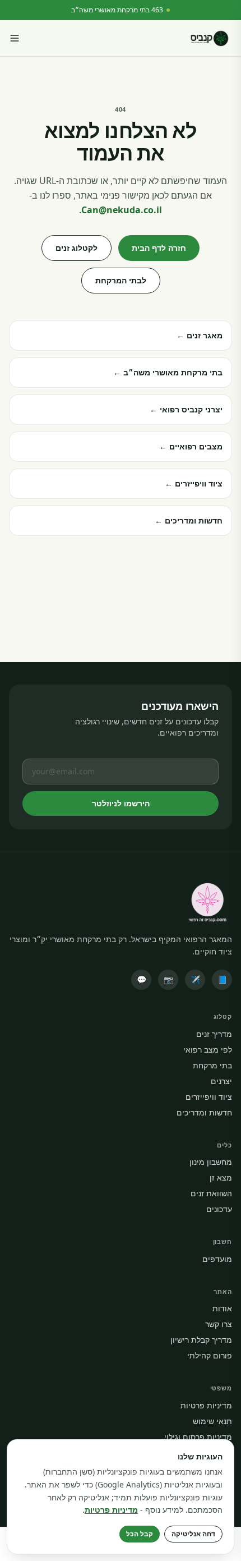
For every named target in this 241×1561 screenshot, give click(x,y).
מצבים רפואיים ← (191, 446)
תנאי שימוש (212, 1421)
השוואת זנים (211, 1193)
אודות (222, 1308)
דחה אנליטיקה (193, 1534)
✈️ (195, 979)
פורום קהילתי (209, 1355)
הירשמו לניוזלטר (121, 803)
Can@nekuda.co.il (121, 210)
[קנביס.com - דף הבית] (209, 38)
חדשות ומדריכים (204, 1112)
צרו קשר (218, 1324)
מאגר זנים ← (200, 335)
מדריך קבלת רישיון (201, 1339)
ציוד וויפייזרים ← (194, 483)
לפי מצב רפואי (207, 1049)
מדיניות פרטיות (206, 1405)
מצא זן (221, 1177)
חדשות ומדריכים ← (189, 520)
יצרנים (221, 1081)
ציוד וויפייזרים (209, 1096)
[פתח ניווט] (14, 38)
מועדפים (217, 1259)
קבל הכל (139, 1534)
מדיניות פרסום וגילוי (198, 1436)
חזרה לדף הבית (159, 247)
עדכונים (219, 1209)
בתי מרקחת (212, 1065)
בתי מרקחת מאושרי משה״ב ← (168, 372)
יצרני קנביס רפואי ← (186, 409)
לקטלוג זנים (76, 247)
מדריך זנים (214, 1034)
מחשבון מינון (210, 1161)
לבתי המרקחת (120, 280)
